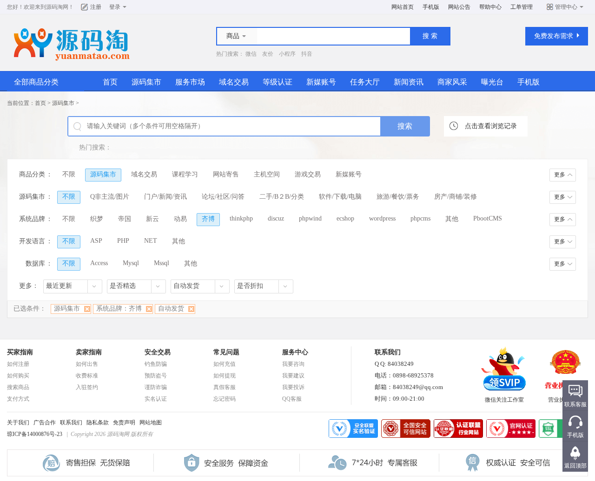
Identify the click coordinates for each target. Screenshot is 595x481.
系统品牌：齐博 (119, 308)
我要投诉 (293, 387)
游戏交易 (308, 174)
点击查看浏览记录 (491, 126)
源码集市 (146, 82)
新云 (152, 218)
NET (150, 240)
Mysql (131, 263)
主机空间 (267, 174)
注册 (95, 7)
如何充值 (224, 364)
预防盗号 (156, 375)
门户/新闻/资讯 (165, 196)
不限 (68, 174)
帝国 (124, 218)
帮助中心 (490, 7)
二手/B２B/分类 (281, 196)
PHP (123, 240)
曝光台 (492, 82)
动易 (180, 218)
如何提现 (224, 375)
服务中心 (295, 352)
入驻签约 (87, 387)
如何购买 (18, 375)
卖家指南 (89, 352)
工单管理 (521, 7)
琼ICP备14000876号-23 (34, 434)
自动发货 (171, 308)
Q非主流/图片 (109, 196)
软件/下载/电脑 (340, 196)
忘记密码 (224, 399)
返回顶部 (575, 465)
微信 (251, 54)
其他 (451, 218)
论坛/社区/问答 (223, 196)
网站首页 (402, 7)
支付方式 (18, 399)
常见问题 (226, 352)
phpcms (420, 218)
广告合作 (44, 422)
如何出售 (87, 364)
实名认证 (156, 399)
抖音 (306, 54)
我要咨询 (293, 364)
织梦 (96, 218)
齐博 (208, 218)
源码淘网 (57, 7)
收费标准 (87, 375)
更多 (559, 174)
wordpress (382, 218)
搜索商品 (18, 387)
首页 (110, 82)
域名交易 (234, 82)
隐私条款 (97, 422)
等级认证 (277, 82)
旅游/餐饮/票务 (398, 196)
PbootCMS (487, 218)
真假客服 (224, 387)
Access (99, 263)
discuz (276, 218)
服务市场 (190, 82)
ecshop (345, 218)
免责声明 (124, 422)
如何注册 (18, 364)
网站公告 (459, 7)
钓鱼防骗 (156, 364)
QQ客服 (292, 399)
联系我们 (71, 422)
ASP (96, 240)
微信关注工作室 (504, 399)
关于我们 (18, 422)
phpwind (310, 218)
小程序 (287, 54)
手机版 (431, 7)
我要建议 (293, 375)
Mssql (161, 263)
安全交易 (158, 352)
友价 (267, 54)
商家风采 (452, 82)
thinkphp (241, 218)
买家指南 (20, 352)
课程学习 (185, 174)
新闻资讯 (408, 82)
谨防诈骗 (156, 387)
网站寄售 (226, 174)
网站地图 (150, 422)
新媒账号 (321, 82)
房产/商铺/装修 (455, 196)
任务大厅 (365, 82)
